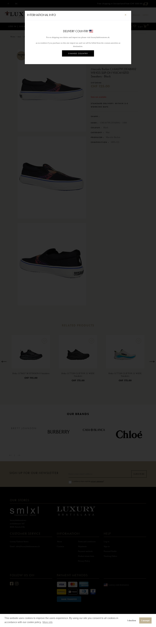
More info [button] (48, 622)
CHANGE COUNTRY (78, 53)
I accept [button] (145, 620)
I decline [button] (131, 620)
